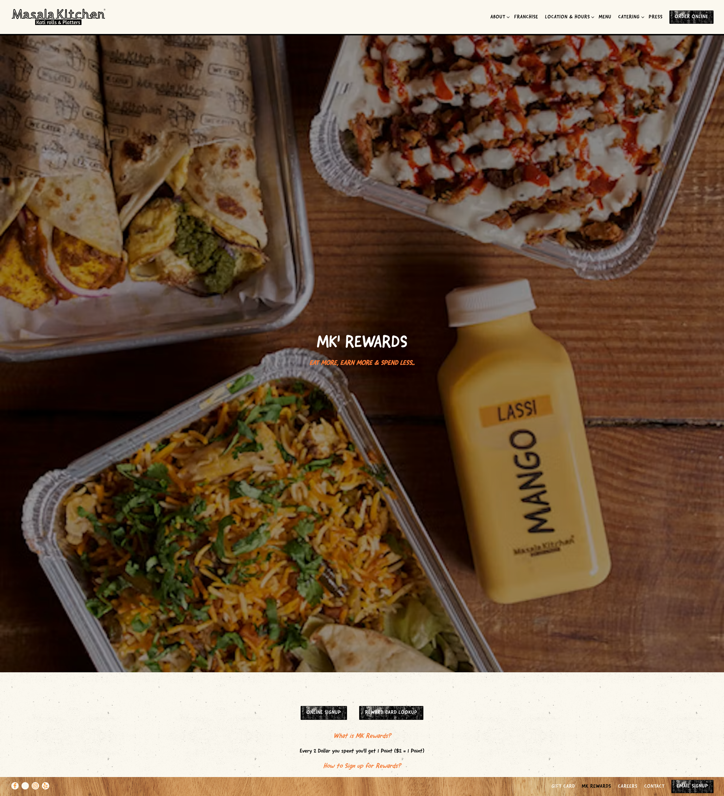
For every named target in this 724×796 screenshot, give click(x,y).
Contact (654, 786)
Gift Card (563, 786)
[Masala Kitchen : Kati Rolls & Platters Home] (59, 17)
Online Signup (324, 712)
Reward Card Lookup (391, 712)
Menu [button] (605, 17)
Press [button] (656, 17)
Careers (627, 786)
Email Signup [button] (692, 786)
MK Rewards (596, 786)
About (499, 17)
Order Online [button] (691, 17)
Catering (630, 17)
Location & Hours (568, 17)
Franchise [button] (526, 17)
